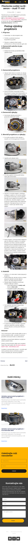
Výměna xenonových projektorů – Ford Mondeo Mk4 (13, 429)
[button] (15, 1)
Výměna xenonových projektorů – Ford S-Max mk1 (13, 397)
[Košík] (25, 2)
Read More (4, 408)
